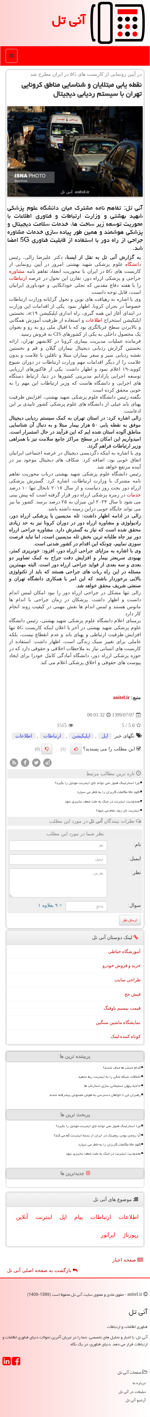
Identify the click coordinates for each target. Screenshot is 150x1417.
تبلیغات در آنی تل (132, 1391)
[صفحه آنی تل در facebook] (16, 1363)
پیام (78, 1217)
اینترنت (44, 1217)
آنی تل (68, 19)
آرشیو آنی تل (136, 1400)
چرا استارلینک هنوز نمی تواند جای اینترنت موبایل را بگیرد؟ (97, 782)
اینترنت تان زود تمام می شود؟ (118, 810)
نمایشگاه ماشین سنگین (118, 1022)
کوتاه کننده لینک (126, 1036)
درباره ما (139, 1383)
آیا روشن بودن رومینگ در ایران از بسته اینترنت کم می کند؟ (97, 1135)
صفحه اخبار (124, 1260)
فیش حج (133, 994)
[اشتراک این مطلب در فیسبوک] (25, 762)
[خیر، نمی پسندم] (46, 749)
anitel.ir (121, 697)
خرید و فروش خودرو (122, 965)
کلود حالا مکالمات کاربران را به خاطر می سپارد (108, 792)
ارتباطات (18, 278)
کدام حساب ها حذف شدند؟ (122, 1067)
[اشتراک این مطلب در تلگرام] (47, 762)
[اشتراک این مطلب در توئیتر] (36, 762)
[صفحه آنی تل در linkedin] (6, 1363)
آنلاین (22, 1217)
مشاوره (17, 271)
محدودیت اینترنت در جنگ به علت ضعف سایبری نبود (102, 801)
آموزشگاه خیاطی (124, 951)
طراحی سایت (127, 979)
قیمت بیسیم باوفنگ (122, 1008)
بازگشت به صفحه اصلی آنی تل (40, 1270)
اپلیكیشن (81, 736)
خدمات (134, 494)
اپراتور (108, 1235)
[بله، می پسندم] (76, 749)
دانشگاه (133, 264)
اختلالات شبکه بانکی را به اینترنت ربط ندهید (109, 1076)
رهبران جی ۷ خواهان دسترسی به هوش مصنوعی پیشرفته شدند (95, 1094)
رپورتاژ (130, 1235)
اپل (105, 736)
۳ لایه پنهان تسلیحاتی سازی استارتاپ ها (112, 1085)
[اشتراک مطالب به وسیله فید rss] (14, 762)
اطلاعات (93, 320)
